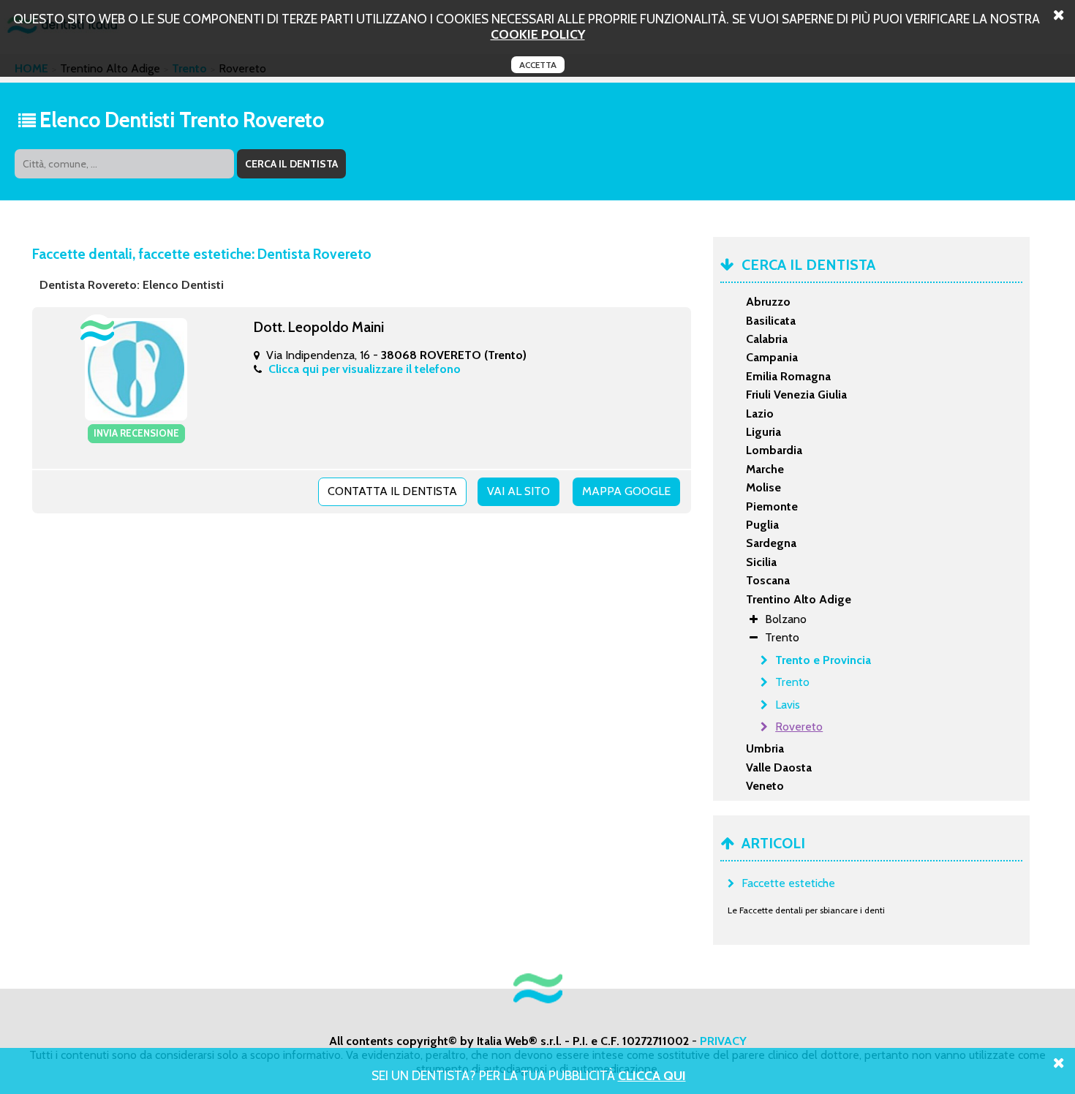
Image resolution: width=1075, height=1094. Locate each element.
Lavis (787, 705)
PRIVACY (723, 1041)
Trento (792, 682)
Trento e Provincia (823, 660)
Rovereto (799, 726)
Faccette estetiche (788, 883)
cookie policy (538, 34)
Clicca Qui (652, 1075)
